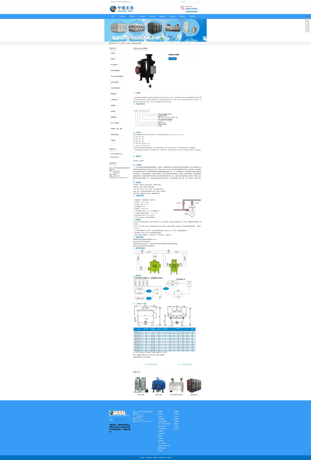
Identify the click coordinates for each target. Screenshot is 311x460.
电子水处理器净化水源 (116, 153)
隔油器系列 (113, 93)
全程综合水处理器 (152, 364)
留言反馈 (182, 16)
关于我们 (122, 16)
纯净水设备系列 (115, 82)
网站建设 (111, 435)
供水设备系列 (114, 64)
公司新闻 (176, 414)
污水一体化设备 (115, 123)
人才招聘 (172, 16)
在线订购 (173, 58)
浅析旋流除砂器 (114, 157)
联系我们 (192, 16)
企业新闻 (142, 16)
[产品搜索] (198, 1)
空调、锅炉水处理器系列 (117, 76)
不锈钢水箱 (168, 457)
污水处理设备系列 (115, 88)
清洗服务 (113, 111)
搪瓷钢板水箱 (194, 394)
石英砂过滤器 (158, 394)
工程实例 (152, 16)
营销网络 (162, 16)
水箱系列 (113, 53)
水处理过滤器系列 (115, 70)
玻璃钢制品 (113, 117)
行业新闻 (176, 416)
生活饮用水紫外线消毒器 (176, 394)
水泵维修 (113, 140)
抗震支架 (113, 105)
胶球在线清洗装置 (186, 364)
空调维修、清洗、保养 (116, 128)
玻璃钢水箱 (155, 457)
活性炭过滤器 (140, 394)
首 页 (113, 16)
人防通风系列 (114, 99)
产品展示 (132, 16)
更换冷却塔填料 (115, 134)
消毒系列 (113, 59)
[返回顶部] (307, 31)
